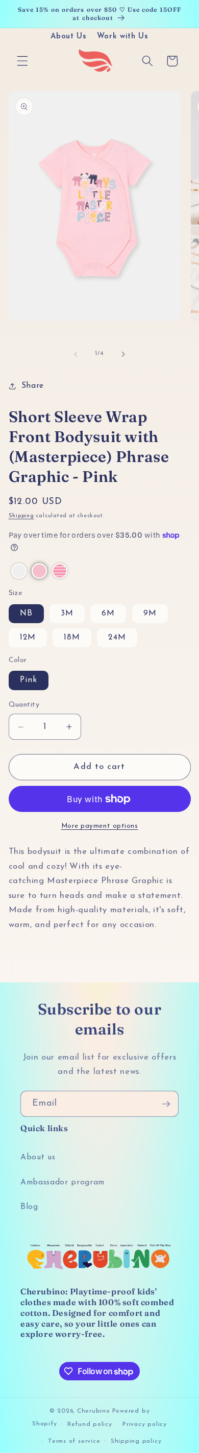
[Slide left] (76, 354)
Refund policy (89, 1424)
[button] (22, 61)
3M (67, 613)
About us (37, 1157)
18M (72, 637)
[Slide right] (123, 354)
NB (26, 613)
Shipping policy (136, 1441)
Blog (29, 1207)
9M (150, 613)
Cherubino (93, 1411)
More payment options (99, 826)
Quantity (24, 705)
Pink (28, 680)
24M (117, 637)
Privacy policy (144, 1424)
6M (108, 613)
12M (28, 637)
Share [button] (32, 386)
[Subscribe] (166, 1104)
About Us (68, 36)
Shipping (21, 516)
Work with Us (122, 36)
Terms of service (74, 1441)
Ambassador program (62, 1182)
